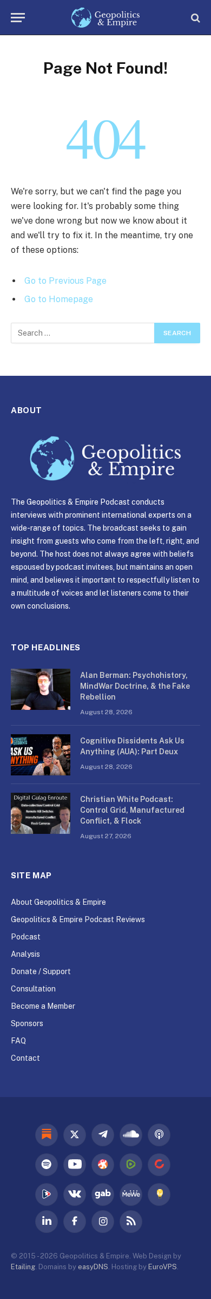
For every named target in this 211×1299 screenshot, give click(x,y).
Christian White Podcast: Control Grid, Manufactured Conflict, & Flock (132, 810)
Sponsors (27, 1023)
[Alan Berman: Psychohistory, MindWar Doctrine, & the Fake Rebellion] (40, 689)
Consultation (33, 988)
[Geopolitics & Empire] (105, 17)
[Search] (194, 17)
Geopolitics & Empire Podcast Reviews (78, 919)
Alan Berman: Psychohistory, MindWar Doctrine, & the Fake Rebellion (135, 686)
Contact (25, 1058)
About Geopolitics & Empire (58, 902)
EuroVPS (162, 1267)
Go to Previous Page (65, 281)
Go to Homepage (58, 299)
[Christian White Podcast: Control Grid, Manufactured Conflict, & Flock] (40, 813)
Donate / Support (41, 971)
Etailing (23, 1267)
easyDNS (93, 1267)
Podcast (26, 936)
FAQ (18, 1040)
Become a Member (43, 1006)
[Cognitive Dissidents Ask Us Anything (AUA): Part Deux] (40, 754)
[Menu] (18, 17)
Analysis (25, 954)
